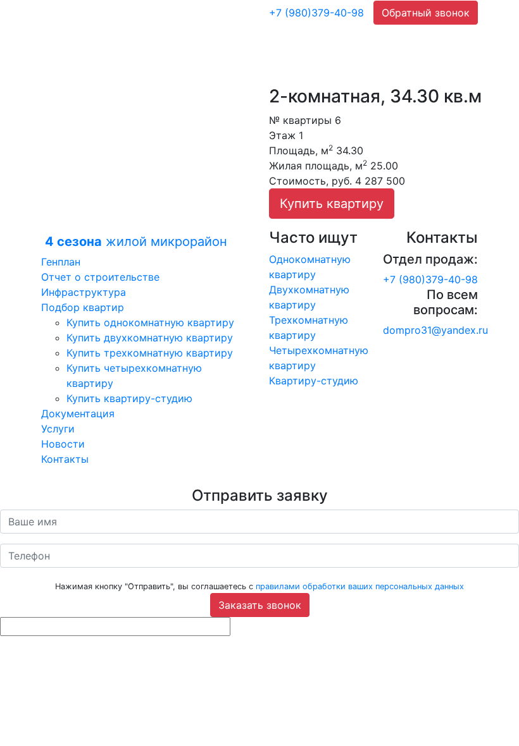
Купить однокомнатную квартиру (150, 322)
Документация (78, 413)
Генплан (60, 261)
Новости (63, 443)
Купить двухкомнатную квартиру (149, 337)
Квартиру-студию (313, 380)
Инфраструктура (83, 292)
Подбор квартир (82, 307)
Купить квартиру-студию (129, 398)
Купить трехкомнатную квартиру (149, 352)
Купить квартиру (332, 203)
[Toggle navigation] (255, 12)
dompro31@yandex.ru (435, 330)
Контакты (65, 459)
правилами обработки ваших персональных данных (360, 586)
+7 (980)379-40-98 (316, 12)
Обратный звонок (426, 12)
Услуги (58, 428)
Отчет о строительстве (100, 277)
